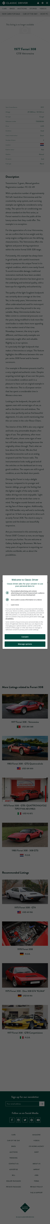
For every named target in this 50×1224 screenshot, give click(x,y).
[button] (25, 605)
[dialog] (25, 612)
